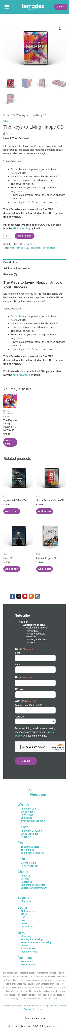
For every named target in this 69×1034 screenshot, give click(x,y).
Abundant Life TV (30, 808)
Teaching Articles (30, 846)
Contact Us (26, 882)
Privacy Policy (28, 964)
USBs (23, 917)
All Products (27, 911)
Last (17, 664)
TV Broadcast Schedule (33, 820)
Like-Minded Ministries (33, 885)
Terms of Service (31, 1009)
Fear (32, 248)
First (17, 652)
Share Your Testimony (32, 852)
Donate (24, 945)
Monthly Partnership (32, 939)
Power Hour (27, 814)
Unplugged (26, 817)
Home (6, 115)
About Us (25, 875)
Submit (26, 761)
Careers (25, 878)
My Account (27, 961)
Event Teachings (29, 833)
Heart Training (42, 248)
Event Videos (28, 811)
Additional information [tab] (16, 268)
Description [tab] (10, 262)
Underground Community (34, 888)
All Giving (26, 936)
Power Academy (29, 865)
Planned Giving (29, 951)
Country (19, 716)
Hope (52, 248)
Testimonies (27, 849)
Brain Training (16, 248)
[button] (59, 7)
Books (24, 923)
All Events (26, 901)
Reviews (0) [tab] (10, 274)
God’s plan (16, 316)
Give (21, 932)
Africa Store (27, 926)
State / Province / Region (28, 704)
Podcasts (26, 836)
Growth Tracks (28, 862)
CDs (13, 115)
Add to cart (24, 235)
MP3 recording (21, 228)
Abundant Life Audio (32, 830)
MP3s (24, 914)
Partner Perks (28, 948)
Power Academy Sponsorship (36, 942)
